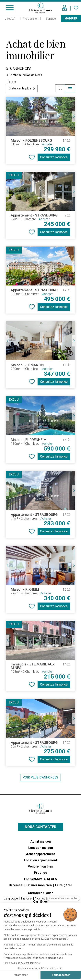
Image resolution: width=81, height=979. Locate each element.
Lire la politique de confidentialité (22, 963)
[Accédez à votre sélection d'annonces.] (76, 8)
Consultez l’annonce (54, 157)
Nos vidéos (43, 898)
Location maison (40, 848)
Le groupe (11, 898)
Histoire (26, 898)
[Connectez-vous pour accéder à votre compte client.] (64, 8)
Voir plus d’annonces (40, 777)
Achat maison (40, 841)
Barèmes (16, 885)
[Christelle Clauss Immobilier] (40, 808)
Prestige (40, 873)
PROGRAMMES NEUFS (40, 879)
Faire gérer (63, 885)
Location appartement (40, 860)
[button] (40, 75)
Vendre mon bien (40, 866)
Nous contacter (40, 827)
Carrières (40, 901)
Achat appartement (40, 854)
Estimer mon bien (39, 885)
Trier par (11, 81)
